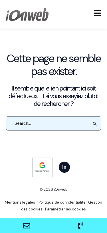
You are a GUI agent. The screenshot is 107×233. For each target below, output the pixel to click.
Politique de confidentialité (62, 202)
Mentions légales (20, 202)
